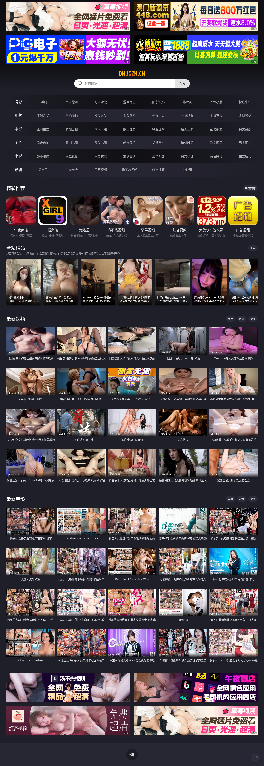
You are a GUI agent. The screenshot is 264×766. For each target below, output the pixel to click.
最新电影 (15, 498)
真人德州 (72, 102)
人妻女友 (101, 156)
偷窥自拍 (43, 143)
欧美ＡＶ (101, 115)
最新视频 (15, 318)
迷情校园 (158, 156)
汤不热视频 (129, 170)
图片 (18, 142)
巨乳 (241, 319)
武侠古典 (129, 156)
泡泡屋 (187, 170)
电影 (18, 129)
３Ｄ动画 (129, 115)
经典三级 (187, 129)
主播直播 (216, 115)
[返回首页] (255, 757)
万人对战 (101, 102)
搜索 (182, 83)
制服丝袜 (158, 129)
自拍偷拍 (72, 115)
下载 (253, 248)
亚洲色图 (72, 143)
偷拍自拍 (72, 129)
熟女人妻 (158, 115)
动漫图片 (129, 143)
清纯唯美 (187, 143)
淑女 (241, 499)
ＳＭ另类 (245, 115)
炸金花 (187, 102)
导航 (18, 169)
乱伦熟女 (216, 129)
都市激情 (43, 156)
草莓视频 (101, 170)
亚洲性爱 (43, 129)
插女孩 (43, 170)
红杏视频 (158, 170)
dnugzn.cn (132, 73)
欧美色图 (101, 143)
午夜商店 (72, 170)
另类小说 (187, 156)
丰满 (230, 499)
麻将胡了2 (158, 102)
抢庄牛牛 (245, 102)
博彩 (18, 102)
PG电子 (43, 102)
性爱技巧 (245, 156)
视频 (18, 115)
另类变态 (245, 129)
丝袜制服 (187, 115)
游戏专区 (129, 102)
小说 (18, 156)
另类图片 (245, 143)
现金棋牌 (216, 102)
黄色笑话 (216, 156)
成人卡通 (101, 129)
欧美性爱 (129, 129)
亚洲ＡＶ (43, 115)
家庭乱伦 (72, 156)
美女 (230, 319)
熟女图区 (216, 143)
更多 (253, 319)
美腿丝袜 (158, 143)
